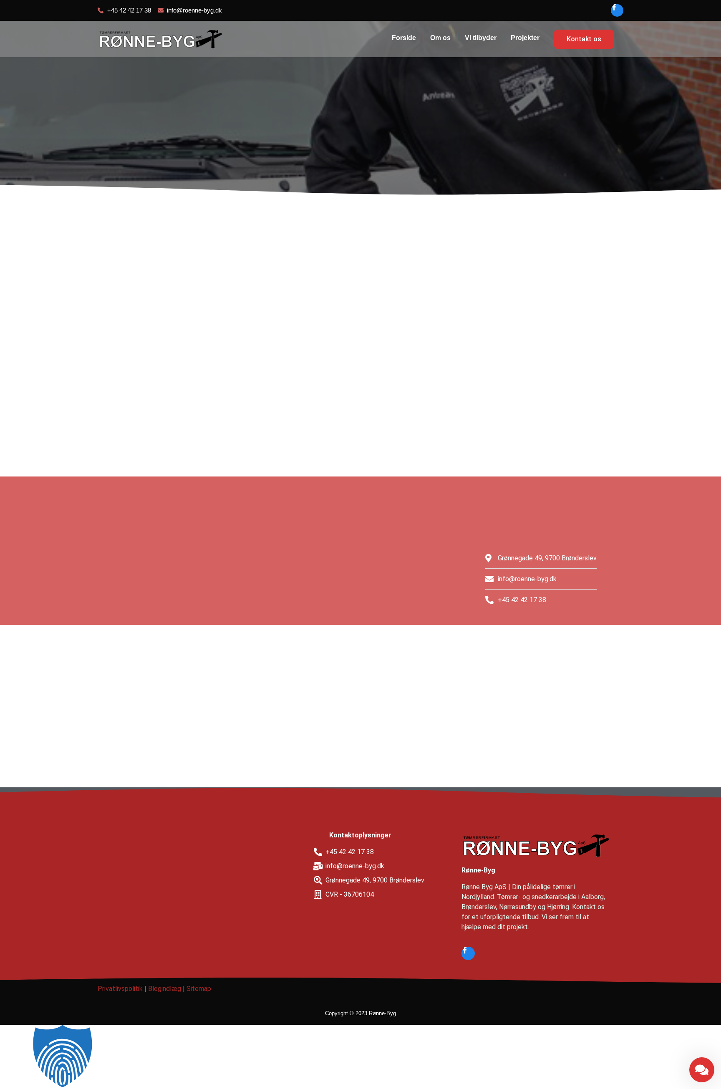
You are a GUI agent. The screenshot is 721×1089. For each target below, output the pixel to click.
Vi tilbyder (481, 37)
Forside (404, 37)
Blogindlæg (164, 989)
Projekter (525, 37)
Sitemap (199, 989)
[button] (360, 1057)
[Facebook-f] (617, 10)
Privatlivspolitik (120, 989)
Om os (440, 37)
